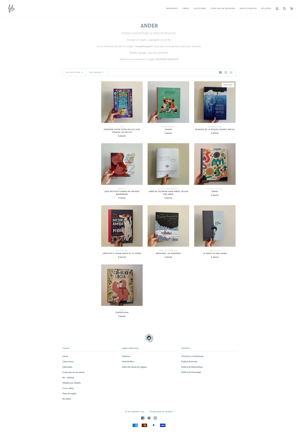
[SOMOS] (215, 164)
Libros (65, 356)
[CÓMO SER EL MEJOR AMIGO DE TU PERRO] (122, 226)
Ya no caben (68, 388)
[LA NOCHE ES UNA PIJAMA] (215, 226)
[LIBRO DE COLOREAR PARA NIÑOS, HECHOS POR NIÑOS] (168, 164)
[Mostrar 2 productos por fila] (220, 72)
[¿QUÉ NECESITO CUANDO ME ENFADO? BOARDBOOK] (122, 164)
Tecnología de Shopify (161, 411)
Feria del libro (128, 361)
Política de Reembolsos (192, 367)
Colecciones (68, 361)
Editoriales (67, 367)
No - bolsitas (68, 377)
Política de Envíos (189, 361)
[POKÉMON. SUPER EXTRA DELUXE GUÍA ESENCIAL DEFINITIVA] (122, 102)
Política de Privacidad (191, 372)
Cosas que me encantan (73, 372)
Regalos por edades (71, 383)
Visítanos (126, 356)
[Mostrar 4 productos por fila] (231, 72)
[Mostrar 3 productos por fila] (226, 72)
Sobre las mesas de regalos (134, 367)
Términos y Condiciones (192, 356)
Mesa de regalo (69, 393)
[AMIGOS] (168, 102)
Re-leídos (66, 399)
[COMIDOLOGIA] (122, 285)
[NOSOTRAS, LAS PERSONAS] (168, 226)
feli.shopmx (134, 411)
